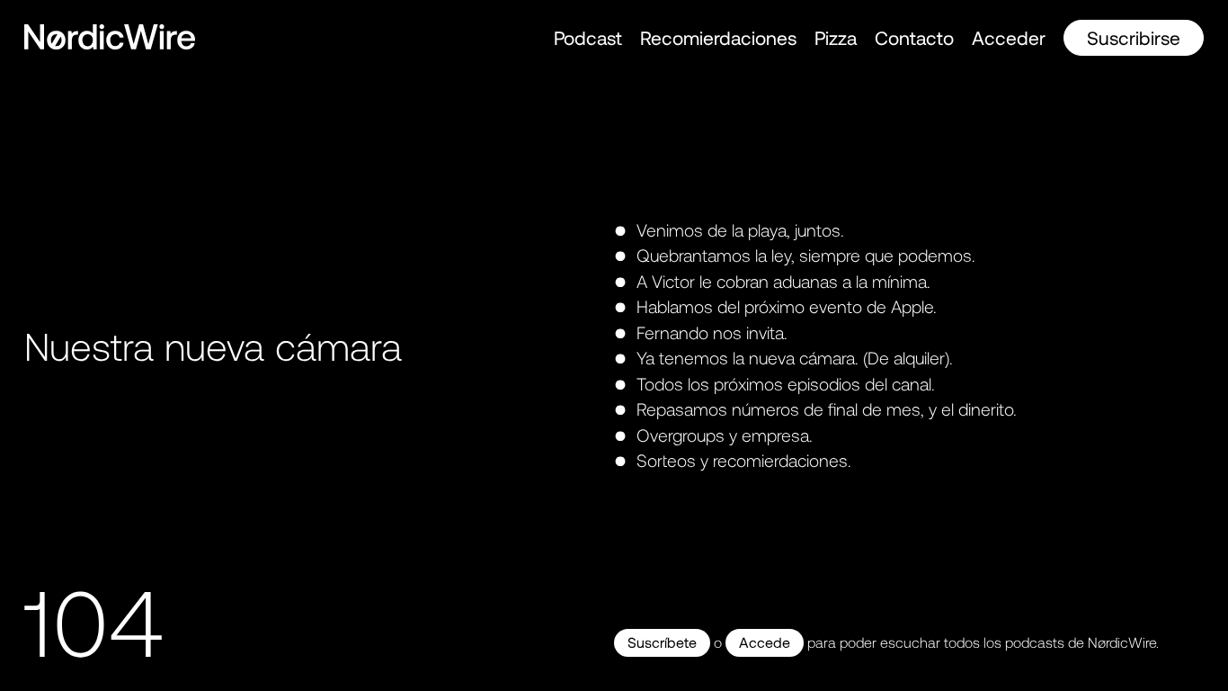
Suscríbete (662, 642)
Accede (764, 642)
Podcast (588, 37)
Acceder (1009, 37)
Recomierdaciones (718, 37)
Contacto (914, 37)
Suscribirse (1133, 37)
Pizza (835, 37)
